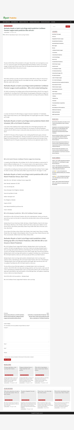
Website (5, 352)
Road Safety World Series (57, 89)
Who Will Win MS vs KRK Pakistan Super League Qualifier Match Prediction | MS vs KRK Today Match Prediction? (61, 167)
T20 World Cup (55, 98)
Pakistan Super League (45, 21)
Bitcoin (53, 48)
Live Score (53, 21)
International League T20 (57, 73)
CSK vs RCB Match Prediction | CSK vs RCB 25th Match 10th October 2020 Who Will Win (60, 178)
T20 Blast (54, 96)
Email (5, 348)
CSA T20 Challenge (56, 57)
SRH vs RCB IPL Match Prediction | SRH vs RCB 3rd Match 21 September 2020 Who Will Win (60, 183)
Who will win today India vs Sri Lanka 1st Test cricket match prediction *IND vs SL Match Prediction (61, 123)
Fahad (53, 160)
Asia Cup (54, 36)
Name (5, 344)
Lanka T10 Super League (57, 77)
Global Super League (56, 64)
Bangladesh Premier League (57, 38)
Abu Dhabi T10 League (56, 34)
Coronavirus (54, 52)
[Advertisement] (37, 7)
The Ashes (54, 100)
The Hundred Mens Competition (58, 102)
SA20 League (54, 91)
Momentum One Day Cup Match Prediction (60, 82)
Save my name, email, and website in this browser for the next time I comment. (19, 357)
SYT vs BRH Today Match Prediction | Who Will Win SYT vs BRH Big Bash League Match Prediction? (61, 162)
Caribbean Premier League (34, 21)
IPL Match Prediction (56, 75)
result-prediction (6, 32)
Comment (6, 327)
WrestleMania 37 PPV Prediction (58, 107)
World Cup (54, 105)
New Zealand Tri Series (56, 84)
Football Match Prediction (57, 61)
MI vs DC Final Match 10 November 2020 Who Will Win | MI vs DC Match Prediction (61, 173)
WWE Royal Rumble (56, 112)
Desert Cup (54, 59)
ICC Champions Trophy (56, 68)
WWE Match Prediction (23, 21)
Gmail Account (55, 66)
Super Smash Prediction (57, 93)
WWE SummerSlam (14, 21)
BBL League (54, 45)
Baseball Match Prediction (57, 41)
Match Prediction (6, 21)
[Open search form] (70, 22)
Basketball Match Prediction (57, 43)
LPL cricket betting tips (56, 80)
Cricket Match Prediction (57, 54)
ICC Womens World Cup (56, 70)
